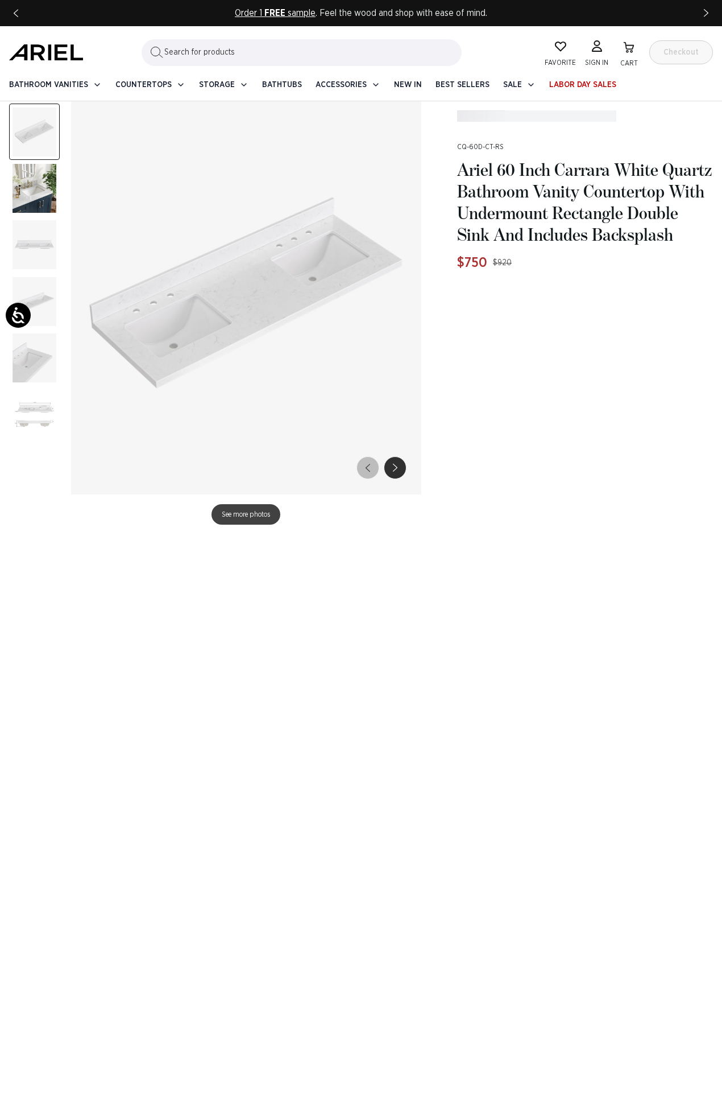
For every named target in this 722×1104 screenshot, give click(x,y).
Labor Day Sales (582, 85)
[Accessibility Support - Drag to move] (18, 315)
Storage (217, 85)
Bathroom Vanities (48, 85)
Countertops (143, 85)
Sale (512, 85)
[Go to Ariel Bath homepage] (46, 52)
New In (408, 85)
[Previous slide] (16, 13)
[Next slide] (706, 13)
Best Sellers (462, 85)
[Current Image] (34, 132)
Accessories (341, 85)
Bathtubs (282, 85)
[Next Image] (34, 188)
